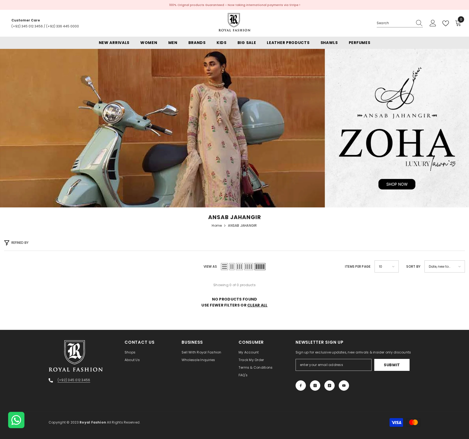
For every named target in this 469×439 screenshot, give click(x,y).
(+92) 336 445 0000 (62, 26)
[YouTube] (344, 385)
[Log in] (433, 23)
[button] (224, 266)
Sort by (413, 266)
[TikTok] (329, 385)
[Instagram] (315, 385)
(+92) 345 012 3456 (27, 26)
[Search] (400, 23)
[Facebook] (301, 385)
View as (210, 266)
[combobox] (395, 23)
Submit (392, 365)
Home (217, 225)
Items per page (357, 266)
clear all (257, 305)
